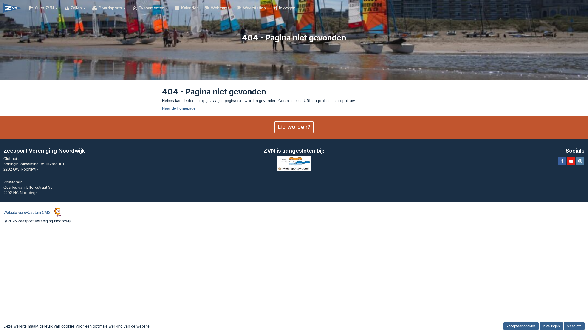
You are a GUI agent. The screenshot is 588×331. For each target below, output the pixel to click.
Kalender (189, 8)
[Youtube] (571, 161)
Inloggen (286, 8)
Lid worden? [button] (294, 126)
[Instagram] (580, 161)
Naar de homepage (178, 108)
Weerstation (254, 8)
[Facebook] (562, 161)
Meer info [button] (574, 326)
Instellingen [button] (551, 326)
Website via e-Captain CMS (27, 212)
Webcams (220, 8)
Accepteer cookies (521, 326)
